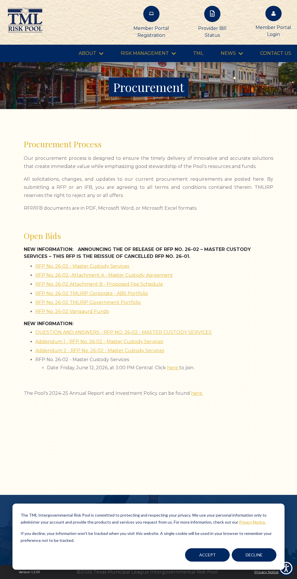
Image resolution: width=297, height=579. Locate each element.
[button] (286, 568)
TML (198, 53)
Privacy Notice (266, 572)
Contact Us (275, 53)
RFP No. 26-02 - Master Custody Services (82, 266)
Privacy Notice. (252, 522)
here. (197, 393)
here (173, 367)
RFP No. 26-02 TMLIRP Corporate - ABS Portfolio (91, 293)
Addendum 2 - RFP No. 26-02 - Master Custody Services (99, 350)
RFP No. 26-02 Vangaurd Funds (72, 311)
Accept (207, 554)
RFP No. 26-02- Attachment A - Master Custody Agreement (104, 275)
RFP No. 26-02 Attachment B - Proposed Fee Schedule (99, 284)
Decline (254, 554)
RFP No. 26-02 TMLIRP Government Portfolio (88, 302)
